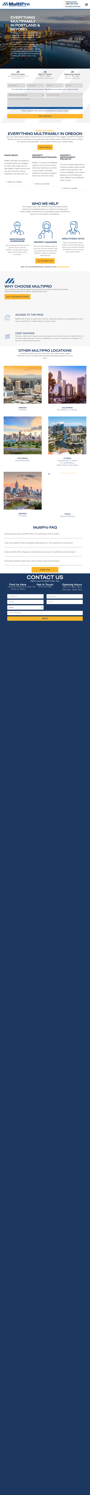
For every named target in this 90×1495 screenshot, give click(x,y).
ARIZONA (23, 408)
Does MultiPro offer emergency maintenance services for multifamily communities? (40, 552)
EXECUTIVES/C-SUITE (73, 239)
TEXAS (67, 514)
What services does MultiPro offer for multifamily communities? (32, 534)
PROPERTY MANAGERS (45, 242)
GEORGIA (23, 514)
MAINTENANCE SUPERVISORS (17, 240)
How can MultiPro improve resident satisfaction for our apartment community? (38, 543)
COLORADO (22, 458)
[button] (86, 4)
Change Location (72, 6)
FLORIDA (67, 458)
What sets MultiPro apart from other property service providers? (32, 561)
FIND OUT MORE (15, 182)
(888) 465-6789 (72, 4)
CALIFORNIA (67, 408)
